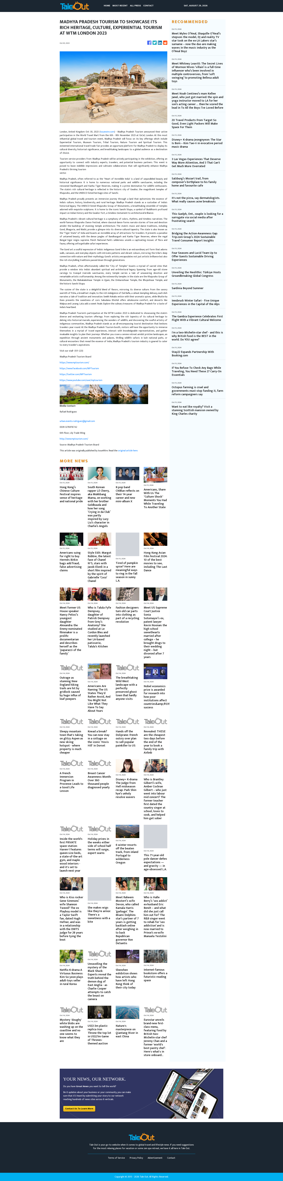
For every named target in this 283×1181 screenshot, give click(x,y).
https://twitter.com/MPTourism (76, 374)
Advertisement (155, 1158)
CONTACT (148, 6)
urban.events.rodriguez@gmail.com (77, 421)
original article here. (128, 451)
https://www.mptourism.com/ (74, 363)
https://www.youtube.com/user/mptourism (81, 380)
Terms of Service (116, 1158)
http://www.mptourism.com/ (74, 439)
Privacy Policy (136, 1158)
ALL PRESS (135, 6)
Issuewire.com (107, 132)
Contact (171, 1158)
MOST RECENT (120, 6)
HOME (107, 6)
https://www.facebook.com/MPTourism (79, 369)
